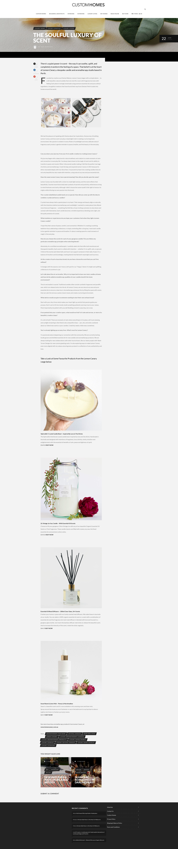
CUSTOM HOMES (41, 13)
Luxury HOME (40, 28)
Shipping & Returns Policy (114, 823)
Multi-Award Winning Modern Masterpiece (86, 813)
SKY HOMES (103, 13)
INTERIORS (71, 13)
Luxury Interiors (48, 745)
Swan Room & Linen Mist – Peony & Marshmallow (57, 703)
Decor (48, 772)
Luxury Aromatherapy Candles (72, 736)
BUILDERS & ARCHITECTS (56, 13)
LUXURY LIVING (92, 13)
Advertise (110, 807)
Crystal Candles (74, 733)
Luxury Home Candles (86, 742)
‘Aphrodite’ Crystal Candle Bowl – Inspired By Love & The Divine (62, 434)
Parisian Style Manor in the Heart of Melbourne (89, 819)
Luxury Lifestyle (54, 28)
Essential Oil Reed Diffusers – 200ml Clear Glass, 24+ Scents (60, 611)
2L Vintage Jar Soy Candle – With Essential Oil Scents (58, 523)
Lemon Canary (51, 736)
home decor (81, 772)
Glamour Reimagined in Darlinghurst (85, 780)
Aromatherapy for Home (56, 733)
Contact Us (110, 811)
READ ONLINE (115, 13)
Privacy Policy (111, 819)
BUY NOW (125, 13)
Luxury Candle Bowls (77, 739)
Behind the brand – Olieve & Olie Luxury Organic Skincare (90, 840)
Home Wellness (89, 733)
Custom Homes (111, 815)
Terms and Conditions (113, 827)
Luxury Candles (48, 742)
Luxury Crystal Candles (65, 742)
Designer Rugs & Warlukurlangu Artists (56, 780)
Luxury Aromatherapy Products (54, 739)
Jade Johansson (47, 46)
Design (86, 769)
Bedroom (54, 769)
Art (47, 769)
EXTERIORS (81, 13)
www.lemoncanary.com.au (49, 727)
